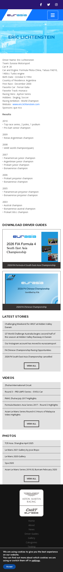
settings (36, 560)
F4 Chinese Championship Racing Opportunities (28, 350)
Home (31, 520)
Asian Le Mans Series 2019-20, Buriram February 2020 (31, 469)
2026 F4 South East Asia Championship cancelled (28, 356)
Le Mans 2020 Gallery (15, 456)
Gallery (31, 538)
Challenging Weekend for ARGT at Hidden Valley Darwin (28, 325)
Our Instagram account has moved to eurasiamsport (30, 343)
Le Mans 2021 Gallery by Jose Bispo (22, 449)
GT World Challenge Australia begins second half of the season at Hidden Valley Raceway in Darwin (30, 335)
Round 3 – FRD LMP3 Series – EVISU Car (24, 391)
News (32, 529)
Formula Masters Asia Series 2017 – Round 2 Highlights (31, 404)
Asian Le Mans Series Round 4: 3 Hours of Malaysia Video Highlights (30, 413)
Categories (31, 542)
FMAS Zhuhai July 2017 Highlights (21, 398)
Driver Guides (32, 533)
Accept (9, 566)
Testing (31, 546)
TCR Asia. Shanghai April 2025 (19, 443)
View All (31, 365)
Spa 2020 (9, 463)
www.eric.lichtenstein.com (26, 104)
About (31, 525)
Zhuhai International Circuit (18, 385)
